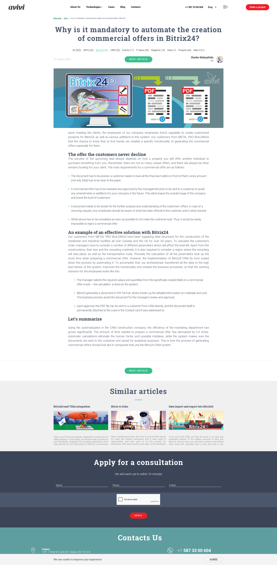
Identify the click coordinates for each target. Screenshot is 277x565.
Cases (111, 6)
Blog (122, 6)
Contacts (136, 6)
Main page (57, 18)
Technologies (93, 6)
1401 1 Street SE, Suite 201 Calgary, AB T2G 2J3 (66, 550)
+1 (194, 550)
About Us (75, 6)
